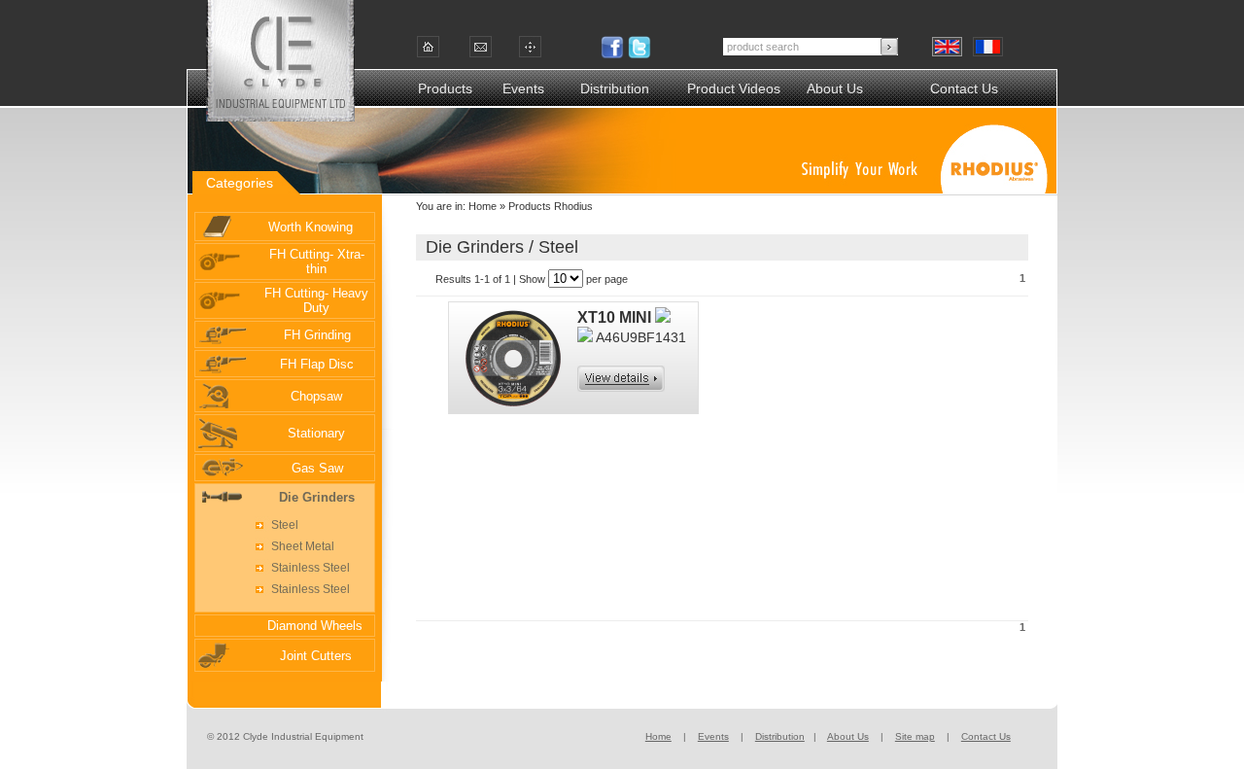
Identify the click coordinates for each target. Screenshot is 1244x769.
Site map (915, 736)
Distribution (614, 88)
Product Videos (733, 88)
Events (523, 88)
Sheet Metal (302, 546)
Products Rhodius (549, 206)
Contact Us (964, 88)
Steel (284, 525)
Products (445, 88)
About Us (835, 88)
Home (482, 206)
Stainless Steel (310, 568)
